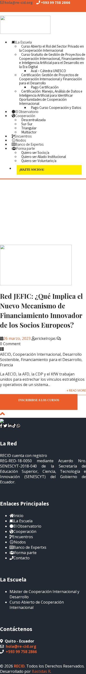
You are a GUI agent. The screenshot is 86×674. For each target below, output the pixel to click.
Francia (6, 365)
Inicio (18, 515)
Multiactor (29, 132)
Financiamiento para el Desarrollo (51, 359)
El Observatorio (26, 111)
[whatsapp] (18, 426)
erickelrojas (45, 338)
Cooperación (25, 115)
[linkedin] (9, 426)
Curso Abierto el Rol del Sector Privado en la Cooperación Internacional (51, 48)
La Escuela (24, 42)
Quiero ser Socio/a (35, 152)
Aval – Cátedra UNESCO (48, 71)
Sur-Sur (26, 124)
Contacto (21, 558)
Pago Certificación (45, 87)
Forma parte (25, 148)
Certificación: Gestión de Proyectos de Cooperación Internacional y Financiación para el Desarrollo (50, 79)
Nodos (21, 140)
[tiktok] (14, 426)
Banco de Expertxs (29, 144)
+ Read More (76, 390)
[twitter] (5, 426)
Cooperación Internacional (37, 354)
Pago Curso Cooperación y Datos (56, 107)
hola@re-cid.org (21, 646)
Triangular (29, 128)
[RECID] (25, 23)
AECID (5, 354)
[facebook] (1, 426)
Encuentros (23, 136)
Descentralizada (33, 120)
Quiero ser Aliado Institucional (43, 156)
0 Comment (10, 343)
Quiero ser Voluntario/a (38, 160)
